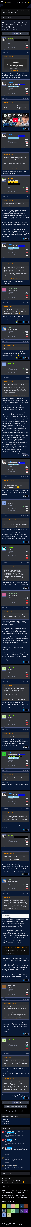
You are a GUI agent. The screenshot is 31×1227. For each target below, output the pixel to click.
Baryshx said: (7, 611)
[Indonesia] (3, 22)
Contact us (6, 1180)
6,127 (26, 89)
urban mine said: (8, 567)
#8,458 (27, 893)
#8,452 (27, 607)
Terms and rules (16, 1180)
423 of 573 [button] (15, 33)
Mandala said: (7, 102)
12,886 (26, 332)
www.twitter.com (24, 554)
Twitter (4, 1119)
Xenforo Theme (8, 1223)
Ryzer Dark (9, 1179)
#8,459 (27, 999)
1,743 (26, 368)
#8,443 (27, 150)
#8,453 (27, 681)
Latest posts (6, 1128)
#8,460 (27, 1053)
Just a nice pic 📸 (12, 1165)
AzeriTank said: (8, 813)
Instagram (5, 1123)
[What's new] (22, 2)
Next (21, 33)
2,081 (26, 552)
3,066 (26, 761)
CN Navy (7, 1144)
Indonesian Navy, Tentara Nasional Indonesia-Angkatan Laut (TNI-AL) (16, 1149)
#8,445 (27, 260)
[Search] (25, 2)
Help (14, 1182)
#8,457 (27, 849)
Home (20, 1182)
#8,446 (27, 302)
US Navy (7, 1136)
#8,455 (27, 770)
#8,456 (27, 809)
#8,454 (27, 729)
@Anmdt (6, 699)
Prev (9, 33)
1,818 (26, 672)
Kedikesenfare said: (9, 345)
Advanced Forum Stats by (15, 1222)
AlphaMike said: (8, 306)
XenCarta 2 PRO (4, 1224)
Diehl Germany (9, 1158)
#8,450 (27, 515)
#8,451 (27, 562)
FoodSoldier (11, 985)
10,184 (26, 187)
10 (23, 43)
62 (23, 368)
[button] (2, 2)
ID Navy (7, 1154)
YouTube (4, 1121)
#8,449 (27, 476)
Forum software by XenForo (13, 1220)
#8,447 (27, 341)
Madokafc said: (8, 154)
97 (27, 990)
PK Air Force (8, 1169)
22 (23, 332)
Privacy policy (7, 1182)
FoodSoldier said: (8, 1078)
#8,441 (27, 52)
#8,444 (27, 196)
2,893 (26, 43)
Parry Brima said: (8, 685)
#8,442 (27, 98)
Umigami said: (7, 56)
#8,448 (27, 377)
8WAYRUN (19, 1224)
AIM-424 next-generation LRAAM (14, 1132)
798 (27, 293)
